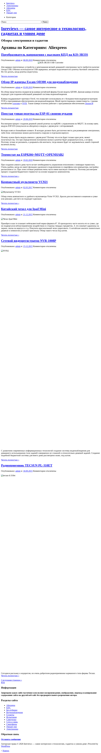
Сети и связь (12, 722)
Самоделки (11, 719)
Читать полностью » (10, 176)
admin (18, 60)
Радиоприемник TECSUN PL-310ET (26, 465)
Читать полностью (9, 76)
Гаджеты (10, 715)
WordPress (5, 746)
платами (16, 103)
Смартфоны (11, 724)
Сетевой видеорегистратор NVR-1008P (28, 240)
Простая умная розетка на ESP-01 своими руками (36, 113)
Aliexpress (10, 8)
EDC (8, 10)
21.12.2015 (28, 214)
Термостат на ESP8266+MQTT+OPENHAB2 (32, 154)
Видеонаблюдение (14, 712)
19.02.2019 (28, 160)
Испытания (11, 717)
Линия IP (89, 103)
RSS (3, 682)
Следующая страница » (11, 680)
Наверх (6, 751)
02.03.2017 (28, 187)
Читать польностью (10, 108)
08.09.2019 (28, 60)
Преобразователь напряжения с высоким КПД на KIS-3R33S (44, 54)
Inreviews (10, 3)
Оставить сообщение (11, 739)
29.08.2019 (28, 119)
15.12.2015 (28, 246)
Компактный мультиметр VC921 (24, 182)
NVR (24, 103)
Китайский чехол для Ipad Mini (23, 209)
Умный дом (11, 13)
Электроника (12, 5)
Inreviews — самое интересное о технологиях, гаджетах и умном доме (43, 31)
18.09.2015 (28, 471)
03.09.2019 (28, 87)
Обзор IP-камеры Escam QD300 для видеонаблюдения (39, 82)
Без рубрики (11, 710)
